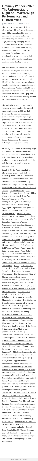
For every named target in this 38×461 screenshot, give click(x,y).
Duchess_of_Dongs (9, 184)
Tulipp (16, 265)
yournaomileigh (24, 291)
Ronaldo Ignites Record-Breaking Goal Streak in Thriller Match (19, 303)
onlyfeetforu (7, 392)
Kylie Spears (31, 326)
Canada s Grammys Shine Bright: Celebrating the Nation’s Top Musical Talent (19, 375)
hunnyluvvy (15, 346)
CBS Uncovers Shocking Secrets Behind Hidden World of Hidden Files (19, 193)
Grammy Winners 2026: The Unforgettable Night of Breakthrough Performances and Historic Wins (17, 202)
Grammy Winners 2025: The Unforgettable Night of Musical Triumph (19, 274)
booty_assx (23, 219)
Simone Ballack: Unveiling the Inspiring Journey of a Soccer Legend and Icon (19, 424)
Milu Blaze (17, 352)
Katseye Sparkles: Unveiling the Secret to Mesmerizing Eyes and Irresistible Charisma (19, 395)
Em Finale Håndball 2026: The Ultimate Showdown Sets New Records (18, 173)
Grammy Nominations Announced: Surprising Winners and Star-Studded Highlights (17, 416)
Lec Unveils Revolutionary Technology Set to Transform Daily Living (19, 236)
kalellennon (14, 245)
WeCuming (25, 311)
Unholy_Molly (26, 285)
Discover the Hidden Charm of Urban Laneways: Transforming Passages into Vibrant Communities (17, 317)
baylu (6, 407)
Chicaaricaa (24, 398)
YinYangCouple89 (17, 190)
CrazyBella (25, 251)
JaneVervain (7, 335)
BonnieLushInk (28, 239)
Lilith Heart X (7, 421)
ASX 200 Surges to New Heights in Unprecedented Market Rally (18, 231)
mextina (18, 300)
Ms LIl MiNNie (16, 176)
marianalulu (22, 372)
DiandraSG (6, 170)
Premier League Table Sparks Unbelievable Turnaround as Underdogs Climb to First (18, 297)
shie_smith (30, 378)
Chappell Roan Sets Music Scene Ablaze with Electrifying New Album (19, 268)
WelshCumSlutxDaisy (22, 233)
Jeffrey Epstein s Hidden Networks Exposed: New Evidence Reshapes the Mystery (17, 343)
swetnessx (17, 271)
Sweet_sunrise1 (27, 320)
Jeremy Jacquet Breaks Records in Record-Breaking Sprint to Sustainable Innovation (18, 410)
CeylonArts (25, 196)
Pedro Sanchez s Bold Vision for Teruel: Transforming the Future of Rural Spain (18, 248)
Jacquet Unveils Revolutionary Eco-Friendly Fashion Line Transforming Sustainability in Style (19, 355)
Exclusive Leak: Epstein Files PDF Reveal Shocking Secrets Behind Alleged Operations (18, 430)
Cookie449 (28, 366)
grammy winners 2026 (9, 24)
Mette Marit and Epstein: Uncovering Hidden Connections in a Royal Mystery (18, 216)
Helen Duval (8, 387)
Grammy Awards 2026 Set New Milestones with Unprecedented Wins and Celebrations (19, 262)
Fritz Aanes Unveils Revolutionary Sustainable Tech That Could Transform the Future (18, 179)
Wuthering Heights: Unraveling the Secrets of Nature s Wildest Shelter (19, 187)
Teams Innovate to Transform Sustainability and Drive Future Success (18, 309)
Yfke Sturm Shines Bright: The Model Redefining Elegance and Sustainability (18, 439)
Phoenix (32, 337)
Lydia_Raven (7, 361)
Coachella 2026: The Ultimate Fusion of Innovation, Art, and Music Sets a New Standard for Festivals (18, 283)
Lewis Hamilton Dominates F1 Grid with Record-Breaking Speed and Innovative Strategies (19, 401)
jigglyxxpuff (6, 207)
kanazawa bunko (17, 427)
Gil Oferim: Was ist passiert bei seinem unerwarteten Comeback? (18, 349)
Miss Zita (16, 413)
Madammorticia (15, 306)
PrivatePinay (22, 277)
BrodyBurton (7, 436)
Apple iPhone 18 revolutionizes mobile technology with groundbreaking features (17, 364)
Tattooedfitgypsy (8, 213)
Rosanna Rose (17, 228)
